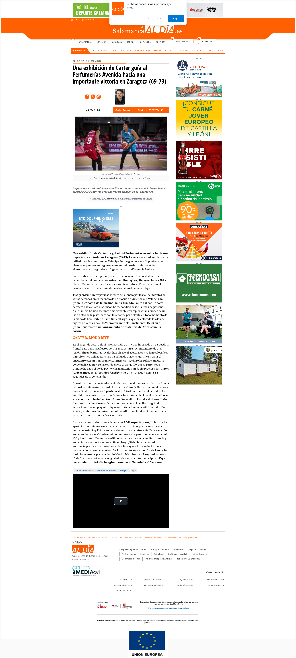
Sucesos (116, 42)
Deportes (145, 42)
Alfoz (220, 50)
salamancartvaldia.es (152, 585)
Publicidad (144, 554)
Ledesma (210, 50)
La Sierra (169, 50)
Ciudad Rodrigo (142, 50)
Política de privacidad (177, 554)
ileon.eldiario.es (124, 590)
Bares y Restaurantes (160, 549)
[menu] (222, 42)
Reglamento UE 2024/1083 (188, 558)
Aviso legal (159, 554)
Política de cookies (200, 554)
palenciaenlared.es (153, 579)
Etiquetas (193, 549)
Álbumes (207, 41)
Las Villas (197, 50)
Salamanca (85, 42)
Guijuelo (157, 50)
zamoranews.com (216, 585)
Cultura (101, 42)
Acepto (176, 18)
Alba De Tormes (99, 50)
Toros (130, 42)
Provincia (79, 50)
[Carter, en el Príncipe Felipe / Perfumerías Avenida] (121, 144)
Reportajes (182, 41)
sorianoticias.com (185, 585)
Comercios (179, 549)
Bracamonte (125, 50)
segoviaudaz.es (186, 579)
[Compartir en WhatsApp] (98, 96)
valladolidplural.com (215, 579)
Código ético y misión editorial (132, 549)
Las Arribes (183, 50)
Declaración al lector (131, 558)
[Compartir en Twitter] (92, 96)
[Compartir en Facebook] (86, 96)
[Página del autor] (120, 97)
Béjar (113, 50)
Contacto (203, 549)
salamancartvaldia (84, 470)
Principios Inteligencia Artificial (158, 558)
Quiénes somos (129, 554)
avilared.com (126, 579)
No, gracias (155, 18)
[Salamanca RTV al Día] (148, 28)
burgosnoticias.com (123, 585)
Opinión (160, 42)
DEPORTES (92, 109)
